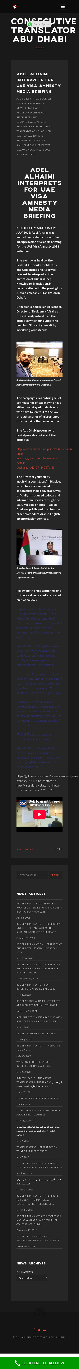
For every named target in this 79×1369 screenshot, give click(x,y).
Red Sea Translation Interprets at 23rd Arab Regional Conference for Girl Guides (39, 968)
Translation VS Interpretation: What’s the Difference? (37, 1149)
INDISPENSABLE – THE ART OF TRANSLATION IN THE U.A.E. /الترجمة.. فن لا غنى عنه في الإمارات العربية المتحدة (39, 1082)
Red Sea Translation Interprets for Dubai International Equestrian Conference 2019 (37, 1199)
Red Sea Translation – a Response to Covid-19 (38, 1047)
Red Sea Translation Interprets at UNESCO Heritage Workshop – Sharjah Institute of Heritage (39, 928)
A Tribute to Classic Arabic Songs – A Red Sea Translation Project (39, 1019)
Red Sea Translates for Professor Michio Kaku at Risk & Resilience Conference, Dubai (38, 1220)
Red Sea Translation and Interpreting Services (33, 136)
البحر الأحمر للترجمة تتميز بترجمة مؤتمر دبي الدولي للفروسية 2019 (38, 1181)
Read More (24, 849)
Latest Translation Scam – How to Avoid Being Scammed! (38, 1112)
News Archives (24, 1271)
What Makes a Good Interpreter (37, 1098)
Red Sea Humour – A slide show (36, 1033)
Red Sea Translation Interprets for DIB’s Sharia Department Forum (39, 1165)
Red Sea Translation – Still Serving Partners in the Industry (38, 1238)
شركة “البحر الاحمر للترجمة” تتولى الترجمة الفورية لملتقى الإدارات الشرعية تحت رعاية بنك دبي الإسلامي (38, 1131)
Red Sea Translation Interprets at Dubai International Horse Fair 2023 (39, 948)
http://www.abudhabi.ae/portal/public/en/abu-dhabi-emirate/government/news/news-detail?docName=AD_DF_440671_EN (44, 458)
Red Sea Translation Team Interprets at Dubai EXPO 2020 (35, 986)
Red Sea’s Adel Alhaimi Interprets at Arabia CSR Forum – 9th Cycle (38, 1003)
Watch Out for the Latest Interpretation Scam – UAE (33, 1064)
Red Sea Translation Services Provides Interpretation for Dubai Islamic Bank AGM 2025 (39, 907)
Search (56, 875)
